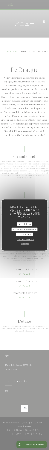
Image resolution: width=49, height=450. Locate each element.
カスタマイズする (24, 234)
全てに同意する (24, 224)
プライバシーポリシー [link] (25, 240)
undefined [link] (25, 244)
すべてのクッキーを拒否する (24, 229)
